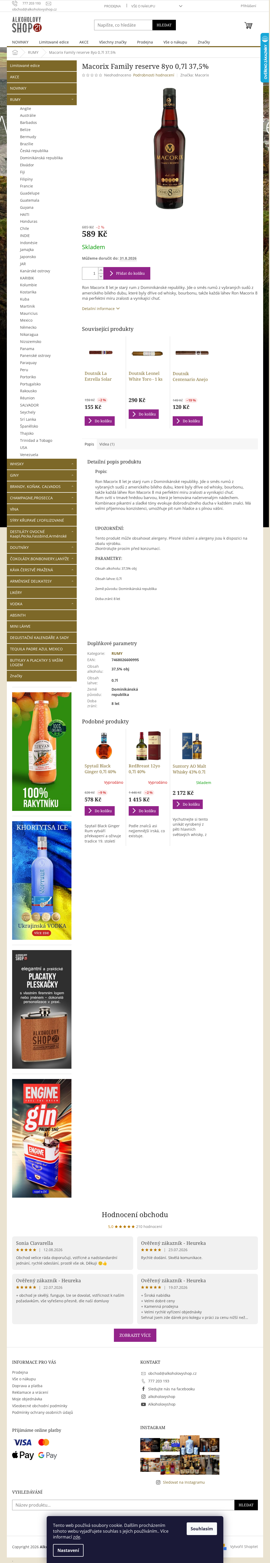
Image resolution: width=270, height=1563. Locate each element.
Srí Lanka (28, 419)
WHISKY (17, 463)
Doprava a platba (27, 1385)
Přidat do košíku (130, 273)
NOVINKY (18, 88)
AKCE (14, 76)
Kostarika (28, 291)
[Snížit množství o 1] (100, 276)
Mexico (26, 320)
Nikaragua (29, 334)
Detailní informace (98, 308)
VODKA (16, 603)
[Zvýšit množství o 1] (100, 270)
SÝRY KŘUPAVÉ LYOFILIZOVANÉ (37, 520)
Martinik (27, 306)
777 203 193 (158, 1380)
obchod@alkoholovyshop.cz (172, 1373)
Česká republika (34, 150)
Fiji (22, 172)
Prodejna (112, 6)
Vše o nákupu (143, 6)
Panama (27, 348)
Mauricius (29, 313)
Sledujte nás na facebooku (171, 1388)
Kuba (24, 299)
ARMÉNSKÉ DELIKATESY (31, 581)
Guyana (26, 207)
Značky (16, 675)
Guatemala (29, 200)
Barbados (28, 122)
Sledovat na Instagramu (184, 1482)
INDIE (25, 235)
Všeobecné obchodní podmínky (39, 1405)
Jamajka (27, 249)
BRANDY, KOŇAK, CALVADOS (35, 486)
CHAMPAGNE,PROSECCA (31, 497)
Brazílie (26, 143)
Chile (24, 228)
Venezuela (29, 454)
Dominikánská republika (41, 157)
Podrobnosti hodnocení (153, 75)
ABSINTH (18, 615)
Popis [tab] (89, 444)
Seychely (27, 412)
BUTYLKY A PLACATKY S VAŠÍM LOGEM (36, 662)
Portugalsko (30, 383)
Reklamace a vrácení (30, 1392)
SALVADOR (29, 405)
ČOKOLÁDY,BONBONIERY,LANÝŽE (39, 558)
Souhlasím (202, 1529)
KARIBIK (27, 277)
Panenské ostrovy (35, 355)
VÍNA (14, 509)
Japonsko (28, 256)
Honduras (28, 221)
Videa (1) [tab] (106, 444)
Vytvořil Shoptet (244, 1546)
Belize (25, 129)
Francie (26, 185)
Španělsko (29, 426)
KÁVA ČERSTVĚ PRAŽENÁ (31, 569)
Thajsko (26, 433)
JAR (23, 263)
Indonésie (28, 242)
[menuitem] (20, 42)
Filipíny (26, 179)
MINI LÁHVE (20, 626)
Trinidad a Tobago (36, 440)
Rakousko (28, 390)
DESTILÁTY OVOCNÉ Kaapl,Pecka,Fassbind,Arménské (38, 534)
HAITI (24, 214)
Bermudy (28, 136)
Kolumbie (28, 284)
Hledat (164, 24)
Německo (28, 327)
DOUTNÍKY (19, 547)
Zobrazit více (135, 1335)
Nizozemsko (30, 341)
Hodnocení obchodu (135, 1214)
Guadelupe (30, 193)
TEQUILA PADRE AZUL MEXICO (36, 648)
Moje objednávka (27, 1398)
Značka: (194, 75)
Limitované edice (25, 65)
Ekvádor (27, 164)
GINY (14, 475)
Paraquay (28, 362)
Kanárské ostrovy (35, 270)
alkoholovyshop (161, 1396)
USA (23, 447)
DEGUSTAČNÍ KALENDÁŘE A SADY (39, 637)
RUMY (15, 99)
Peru (24, 369)
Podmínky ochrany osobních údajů (42, 1412)
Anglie (25, 108)
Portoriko (28, 376)
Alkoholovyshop (162, 1404)
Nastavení (68, 1550)
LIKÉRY (16, 592)
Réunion (27, 397)
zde (76, 1537)
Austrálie (28, 115)
